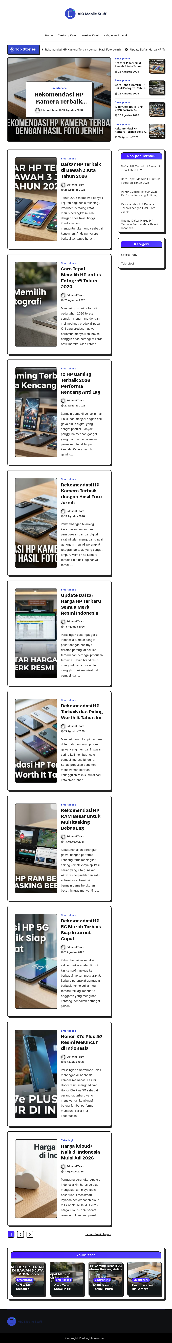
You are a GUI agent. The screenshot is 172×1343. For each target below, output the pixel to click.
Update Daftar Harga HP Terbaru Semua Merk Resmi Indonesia (139, 224)
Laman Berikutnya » (98, 1234)
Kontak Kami (90, 35)
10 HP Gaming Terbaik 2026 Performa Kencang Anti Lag (129, 110)
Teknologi (67, 1140)
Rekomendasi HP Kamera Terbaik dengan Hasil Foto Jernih (131, 132)
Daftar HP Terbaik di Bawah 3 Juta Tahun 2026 (128, 66)
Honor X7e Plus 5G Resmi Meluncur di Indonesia (81, 1042)
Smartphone (59, 88)
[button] (105, 100)
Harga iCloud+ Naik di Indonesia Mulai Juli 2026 (80, 1152)
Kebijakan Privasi (115, 35)
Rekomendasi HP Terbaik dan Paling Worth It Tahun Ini (82, 711)
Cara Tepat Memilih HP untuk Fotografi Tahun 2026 (130, 88)
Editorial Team (50, 110)
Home (49, 35)
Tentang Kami (67, 35)
